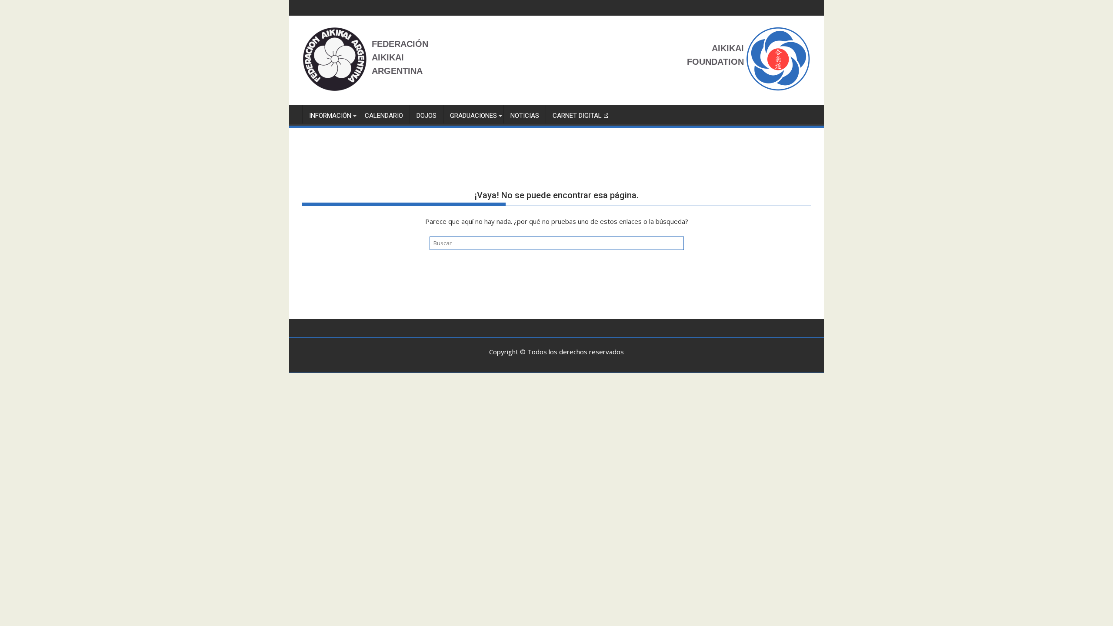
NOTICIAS (524, 116)
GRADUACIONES (473, 116)
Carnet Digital (577, 116)
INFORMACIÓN (330, 116)
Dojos (427, 116)
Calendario (384, 116)
